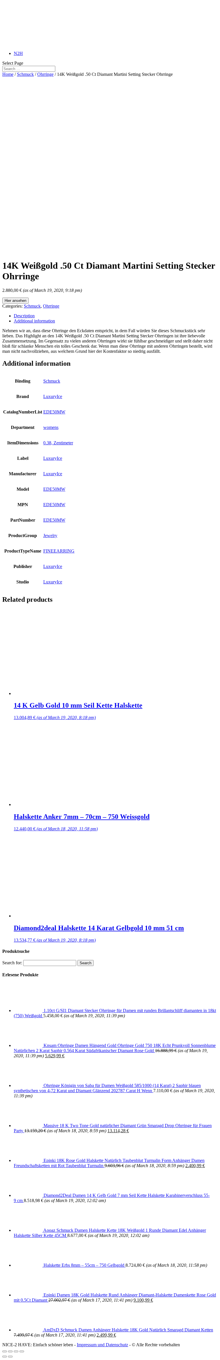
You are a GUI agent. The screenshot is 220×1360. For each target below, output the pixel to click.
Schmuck (25, 74)
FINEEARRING (58, 551)
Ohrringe (45, 74)
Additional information (34, 320)
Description (24, 315)
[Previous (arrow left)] (4, 1356)
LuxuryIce (52, 396)
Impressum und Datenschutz (102, 1344)
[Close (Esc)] (4, 1351)
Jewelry (50, 535)
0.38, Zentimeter (58, 442)
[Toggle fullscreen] (16, 1351)
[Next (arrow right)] (10, 1356)
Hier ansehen (15, 300)
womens (50, 427)
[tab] (116, 315)
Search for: (12, 962)
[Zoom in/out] (21, 1351)
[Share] (10, 1351)
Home (7, 74)
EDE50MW (54, 411)
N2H (18, 53)
